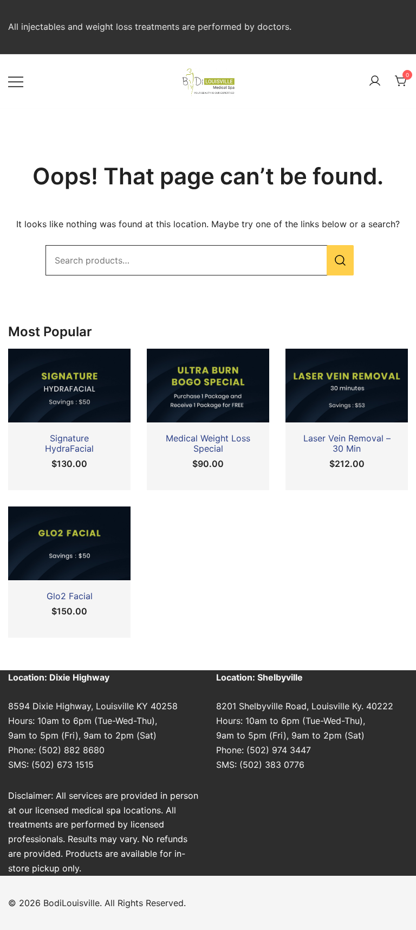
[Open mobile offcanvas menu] (15, 81)
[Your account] (374, 81)
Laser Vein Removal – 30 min (347, 443)
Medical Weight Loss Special (208, 443)
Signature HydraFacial (69, 443)
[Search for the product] (340, 260)
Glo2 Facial (70, 596)
